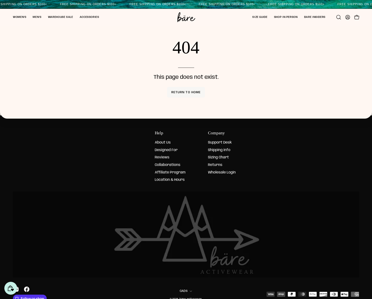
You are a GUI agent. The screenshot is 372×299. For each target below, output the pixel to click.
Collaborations (167, 165)
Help (159, 132)
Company (216, 132)
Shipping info (219, 150)
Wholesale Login (222, 172)
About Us (163, 142)
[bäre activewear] (186, 17)
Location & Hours (170, 180)
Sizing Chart (218, 157)
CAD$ (184, 291)
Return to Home (186, 92)
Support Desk (220, 142)
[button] (19, 17)
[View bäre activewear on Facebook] (25, 289)
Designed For (166, 150)
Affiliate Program (170, 172)
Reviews (162, 157)
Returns (215, 165)
